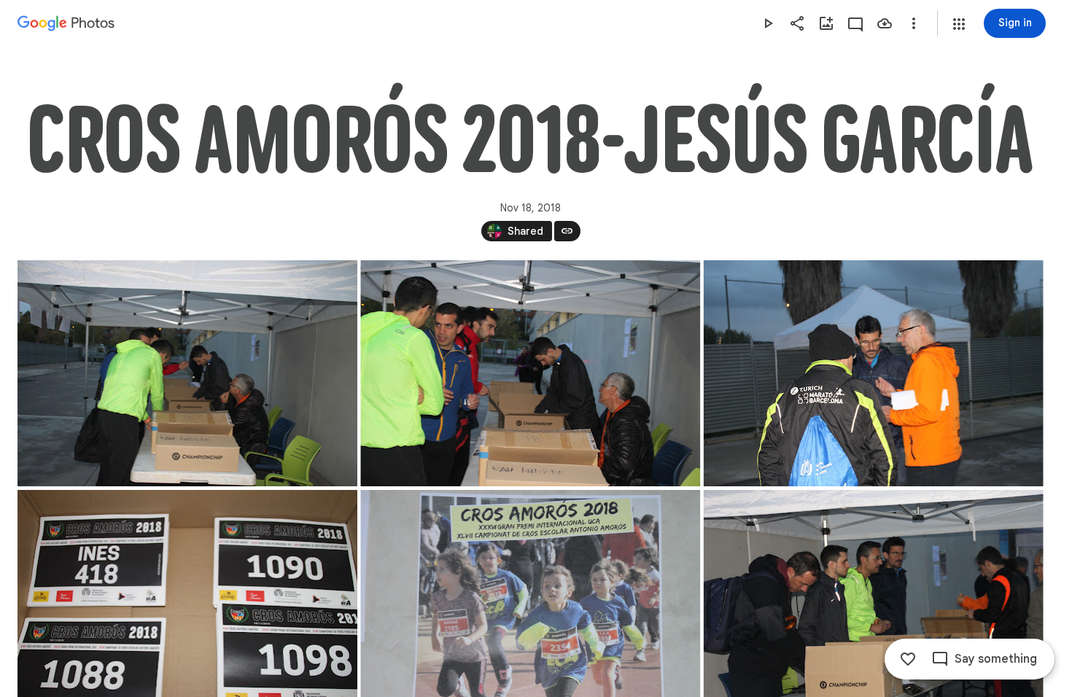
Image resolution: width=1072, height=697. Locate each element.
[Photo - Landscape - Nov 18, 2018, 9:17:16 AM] (187, 373)
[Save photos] (884, 23)
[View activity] (855, 23)
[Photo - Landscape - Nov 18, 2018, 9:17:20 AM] (530, 373)
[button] (959, 24)
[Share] (797, 23)
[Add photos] (826, 23)
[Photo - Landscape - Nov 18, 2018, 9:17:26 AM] (874, 373)
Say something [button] (996, 659)
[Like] (908, 659)
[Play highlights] (767, 23)
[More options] (913, 23)
